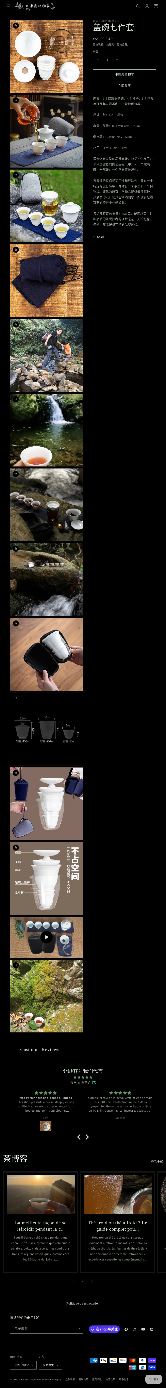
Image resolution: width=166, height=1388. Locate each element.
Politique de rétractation (83, 1303)
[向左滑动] (74, 1280)
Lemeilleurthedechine (29, 1379)
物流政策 (110, 1379)
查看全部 (157, 1161)
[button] (8, 6)
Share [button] (101, 237)
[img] (83, 1077)
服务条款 (97, 1379)
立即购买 (124, 86)
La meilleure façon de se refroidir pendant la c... (40, 1226)
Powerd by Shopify (51, 1379)
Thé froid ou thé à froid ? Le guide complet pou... (117, 1226)
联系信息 (124, 1379)
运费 (124, 44)
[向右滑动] (91, 1280)
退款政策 (70, 1379)
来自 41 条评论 (80, 1083)
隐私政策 (83, 1379)
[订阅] (78, 1329)
